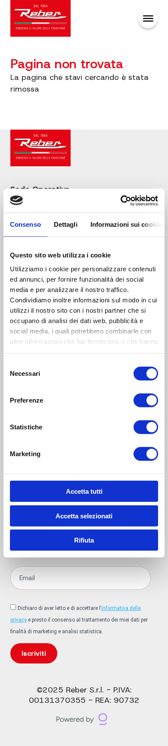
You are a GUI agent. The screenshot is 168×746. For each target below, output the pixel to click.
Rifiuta (84, 540)
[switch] (146, 400)
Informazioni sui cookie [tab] (126, 224)
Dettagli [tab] (66, 224)
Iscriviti (34, 653)
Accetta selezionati (84, 515)
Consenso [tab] (25, 224)
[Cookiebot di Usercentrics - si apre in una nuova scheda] (121, 200)
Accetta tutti (84, 491)
